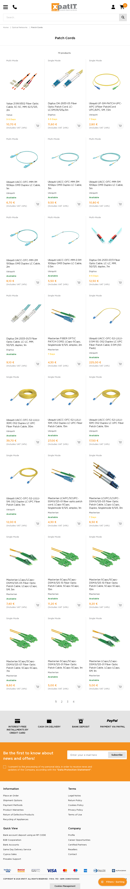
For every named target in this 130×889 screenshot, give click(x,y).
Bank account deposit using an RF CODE (24, 835)
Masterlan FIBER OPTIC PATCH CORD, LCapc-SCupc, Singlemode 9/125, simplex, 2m (65, 341)
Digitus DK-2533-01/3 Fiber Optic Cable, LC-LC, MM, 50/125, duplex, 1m (21, 341)
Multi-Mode (12, 60)
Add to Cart (37, 125)
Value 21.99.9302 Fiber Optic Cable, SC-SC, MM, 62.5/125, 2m (22, 106)
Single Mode (54, 60)
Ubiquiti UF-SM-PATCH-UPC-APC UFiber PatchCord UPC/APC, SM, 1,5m (105, 106)
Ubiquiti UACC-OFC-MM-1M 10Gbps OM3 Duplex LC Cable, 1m (23, 185)
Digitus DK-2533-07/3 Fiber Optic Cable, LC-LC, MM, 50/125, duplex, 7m (104, 263)
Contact (72, 854)
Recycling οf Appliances (15, 819)
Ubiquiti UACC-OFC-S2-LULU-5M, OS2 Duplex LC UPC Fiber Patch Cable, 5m (23, 501)
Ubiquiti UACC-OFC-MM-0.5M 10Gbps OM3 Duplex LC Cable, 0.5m (65, 263)
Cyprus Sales (10, 854)
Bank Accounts (11, 845)
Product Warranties (13, 810)
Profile (71, 835)
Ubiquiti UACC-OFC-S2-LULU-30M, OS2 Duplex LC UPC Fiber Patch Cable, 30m (23, 423)
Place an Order (11, 795)
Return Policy (75, 800)
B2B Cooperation (12, 840)
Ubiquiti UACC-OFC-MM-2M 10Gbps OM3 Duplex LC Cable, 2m (23, 263)
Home (6, 27)
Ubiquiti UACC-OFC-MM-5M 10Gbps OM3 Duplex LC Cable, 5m (106, 185)
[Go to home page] (64, 7)
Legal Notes (74, 795)
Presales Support (12, 859)
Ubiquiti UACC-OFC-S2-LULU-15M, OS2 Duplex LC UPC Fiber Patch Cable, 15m (65, 423)
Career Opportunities (79, 840)
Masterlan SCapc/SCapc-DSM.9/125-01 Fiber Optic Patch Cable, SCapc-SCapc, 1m (65, 664)
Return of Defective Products (18, 814)
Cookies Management (65, 886)
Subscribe (117, 755)
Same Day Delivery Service (17, 849)
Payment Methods (13, 805)
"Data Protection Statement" (74, 769)
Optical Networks (19, 27)
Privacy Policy (75, 810)
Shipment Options (12, 800)
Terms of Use (75, 814)
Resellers (72, 849)
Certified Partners (77, 845)
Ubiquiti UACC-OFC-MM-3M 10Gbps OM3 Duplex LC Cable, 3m (65, 185)
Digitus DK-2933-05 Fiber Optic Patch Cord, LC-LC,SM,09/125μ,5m (62, 106)
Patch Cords (37, 27)
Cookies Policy (76, 805)
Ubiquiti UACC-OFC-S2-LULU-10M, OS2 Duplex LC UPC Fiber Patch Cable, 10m (106, 423)
